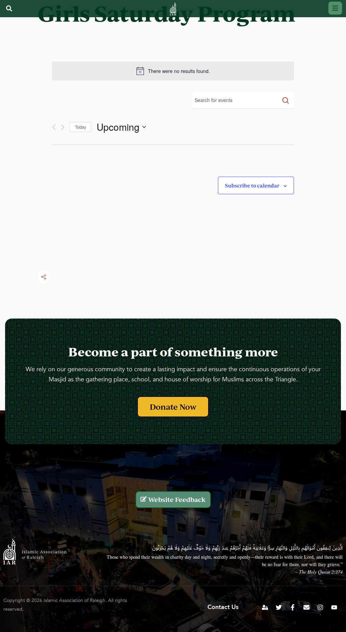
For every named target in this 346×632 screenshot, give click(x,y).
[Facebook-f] (293, 607)
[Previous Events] (54, 127)
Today (80, 127)
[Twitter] (279, 607)
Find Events (285, 100)
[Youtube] (334, 607)
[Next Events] (63, 127)
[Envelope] (306, 607)
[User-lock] (265, 607)
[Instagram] (320, 607)
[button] (9, 8)
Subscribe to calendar (252, 185)
